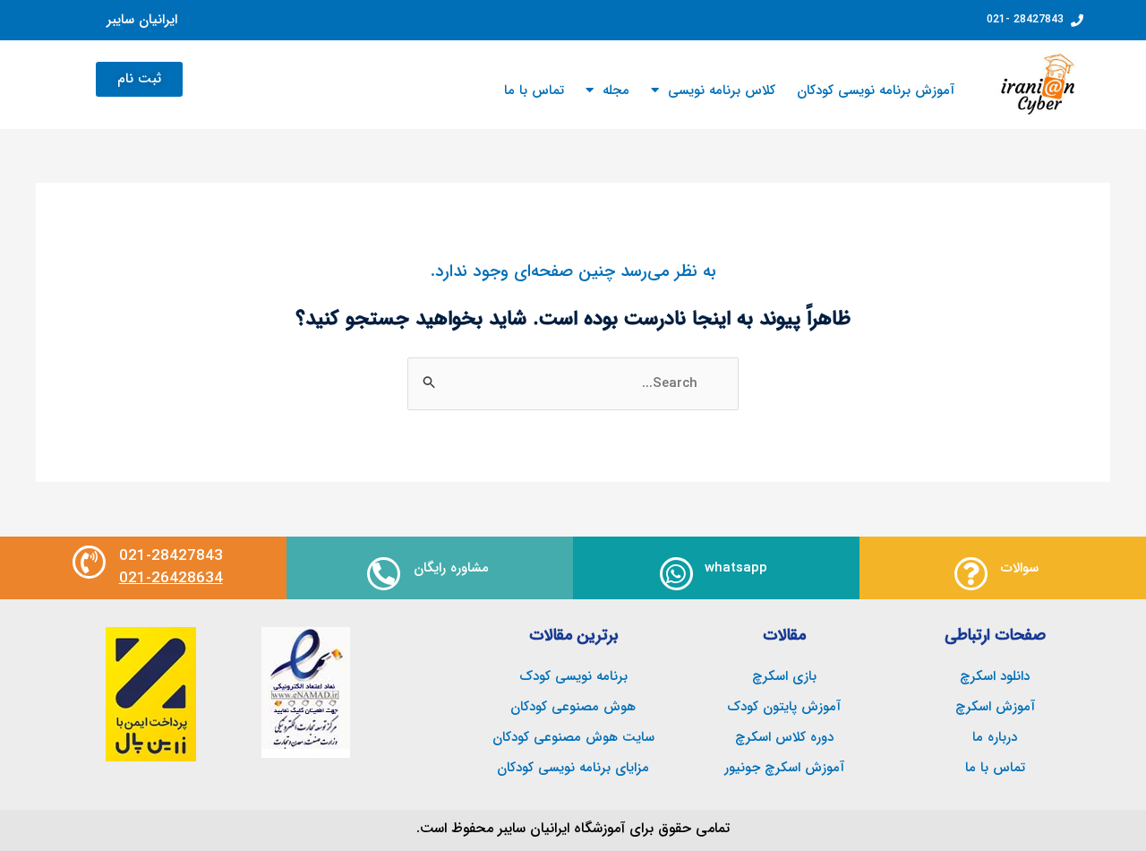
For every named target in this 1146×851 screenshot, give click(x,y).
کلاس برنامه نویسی (721, 90)
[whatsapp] (676, 573)
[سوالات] (971, 573)
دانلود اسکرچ (995, 676)
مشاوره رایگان (451, 568)
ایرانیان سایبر (142, 19)
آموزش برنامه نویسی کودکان (875, 90)
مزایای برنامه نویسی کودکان (573, 767)
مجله (616, 90)
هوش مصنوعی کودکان (573, 707)
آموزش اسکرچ (995, 707)
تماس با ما (534, 90)
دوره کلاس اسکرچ (784, 737)
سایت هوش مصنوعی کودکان (573, 737)
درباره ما (994, 737)
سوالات (1020, 568)
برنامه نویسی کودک (573, 676)
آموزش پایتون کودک (784, 707)
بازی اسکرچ (784, 676)
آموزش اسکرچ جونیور (784, 767)
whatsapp (736, 568)
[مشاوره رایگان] (383, 573)
